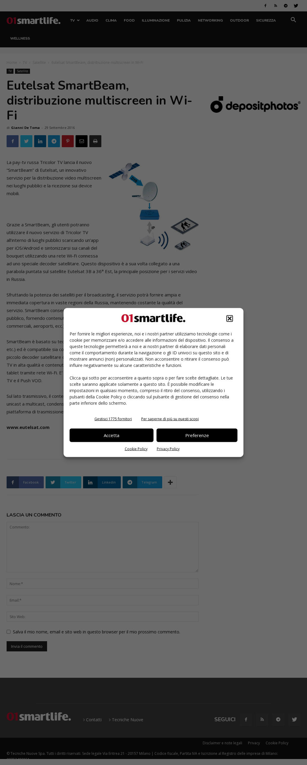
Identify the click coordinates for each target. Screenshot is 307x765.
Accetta (111, 435)
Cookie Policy (136, 448)
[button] (230, 318)
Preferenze (197, 435)
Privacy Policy (168, 448)
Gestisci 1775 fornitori (113, 418)
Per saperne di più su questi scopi (170, 418)
